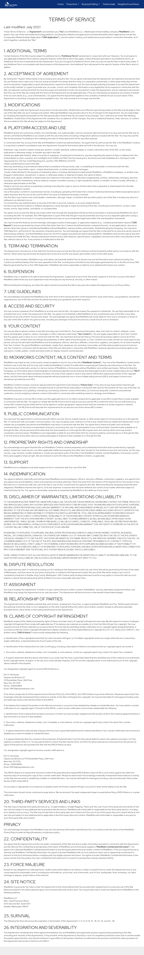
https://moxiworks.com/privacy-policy (42, 832)
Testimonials (109, 4)
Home (61, 4)
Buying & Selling (91, 5)
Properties (73, 5)
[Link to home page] (12, 4)
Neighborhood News (128, 4)
